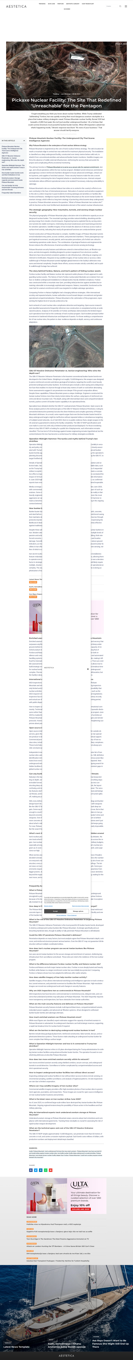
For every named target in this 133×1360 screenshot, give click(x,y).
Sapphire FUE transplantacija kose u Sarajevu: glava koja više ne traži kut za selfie (59, 1232)
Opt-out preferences (61, 915)
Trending (56, 94)
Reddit (51, 1340)
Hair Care (30, 1229)
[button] (88, 669)
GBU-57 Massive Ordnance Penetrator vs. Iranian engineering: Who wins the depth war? (13, 159)
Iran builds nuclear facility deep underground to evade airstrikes (77, 1153)
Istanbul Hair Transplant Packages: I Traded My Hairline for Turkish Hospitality (58, 1261)
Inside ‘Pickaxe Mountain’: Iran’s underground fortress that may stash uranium (52, 1151)
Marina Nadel (97, 1351)
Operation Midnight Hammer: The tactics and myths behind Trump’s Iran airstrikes (13, 168)
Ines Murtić (52, 1351)
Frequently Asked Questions (11, 193)
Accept (55, 911)
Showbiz (96, 1336)
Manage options (78, 911)
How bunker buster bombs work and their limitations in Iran (12, 174)
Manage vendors (48, 906)
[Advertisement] (66, 27)
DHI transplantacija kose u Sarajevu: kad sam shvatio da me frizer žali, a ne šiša (58, 1254)
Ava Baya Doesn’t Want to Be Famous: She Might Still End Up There (110, 1343)
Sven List (7, 1351)
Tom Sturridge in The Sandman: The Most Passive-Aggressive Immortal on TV (58, 1239)
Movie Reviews (31, 1236)
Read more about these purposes (80, 906)
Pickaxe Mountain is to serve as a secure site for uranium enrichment (73, 167)
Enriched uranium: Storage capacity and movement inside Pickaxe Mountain (12, 180)
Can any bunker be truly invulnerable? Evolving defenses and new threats (13, 188)
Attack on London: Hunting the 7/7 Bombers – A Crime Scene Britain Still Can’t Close (60, 1246)
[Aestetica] (16, 6)
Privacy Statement (72, 915)
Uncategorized (32, 1221)
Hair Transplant (32, 1258)
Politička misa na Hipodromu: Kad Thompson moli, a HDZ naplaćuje (54, 1224)
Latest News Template (38, 579)
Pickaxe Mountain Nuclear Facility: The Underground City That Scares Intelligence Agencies (12, 150)
